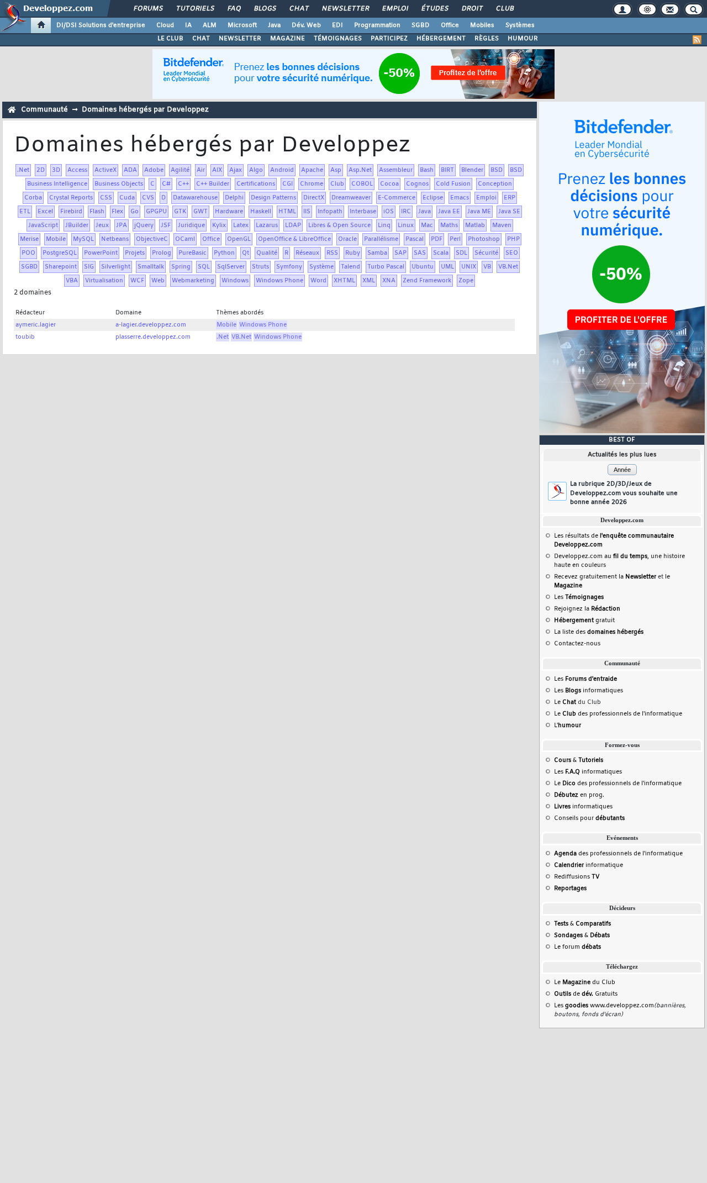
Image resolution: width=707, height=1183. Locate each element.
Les (579, 597)
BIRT (447, 170)
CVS (148, 198)
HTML (287, 211)
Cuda (127, 198)
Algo (256, 170)
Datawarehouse (195, 198)
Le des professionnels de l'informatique (618, 714)
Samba (377, 253)
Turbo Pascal (385, 267)
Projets (135, 253)
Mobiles (482, 25)
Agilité (180, 170)
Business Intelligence (57, 184)
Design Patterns (273, 198)
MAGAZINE (287, 39)
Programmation (377, 25)
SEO (511, 253)
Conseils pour (589, 818)
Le (565, 702)
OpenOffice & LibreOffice (294, 239)
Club (504, 8)
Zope (465, 281)
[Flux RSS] (697, 39)
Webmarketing (193, 281)
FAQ (233, 8)
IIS (306, 211)
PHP (513, 239)
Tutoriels (195, 8)
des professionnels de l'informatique (618, 854)
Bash (427, 170)
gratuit (584, 620)
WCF (137, 281)
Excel (45, 211)
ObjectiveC (152, 239)
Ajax (235, 170)
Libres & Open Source (339, 225)
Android (282, 170)
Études (434, 8)
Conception (495, 184)
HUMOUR (523, 39)
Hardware (229, 211)
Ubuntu (422, 267)
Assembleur (396, 170)
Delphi (234, 198)
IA (188, 25)
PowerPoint (101, 253)
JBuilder (76, 225)
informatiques (583, 807)
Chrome (311, 184)
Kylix (219, 225)
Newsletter (345, 8)
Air (201, 170)
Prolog (161, 253)
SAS (420, 253)
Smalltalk (151, 267)
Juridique (191, 225)
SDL (461, 253)
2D (40, 170)
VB (487, 267)
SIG (89, 267)
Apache (312, 170)
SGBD (420, 25)
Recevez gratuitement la (605, 577)
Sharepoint (61, 267)
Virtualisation (104, 281)
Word (318, 281)
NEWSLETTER (240, 39)
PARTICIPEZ (389, 39)
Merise (29, 239)
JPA (121, 225)
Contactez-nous (577, 644)
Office (450, 25)
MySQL (83, 239)
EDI (337, 25)
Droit (471, 8)
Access (77, 170)
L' (567, 725)
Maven (501, 225)
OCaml (185, 239)
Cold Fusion (453, 184)
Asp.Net (360, 170)
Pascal (414, 239)
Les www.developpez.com (604, 1006)
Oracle (347, 239)
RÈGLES (486, 39)
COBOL (362, 184)
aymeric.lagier (35, 325)
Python (224, 253)
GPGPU (156, 211)
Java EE (449, 211)
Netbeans (115, 239)
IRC (406, 211)
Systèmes (520, 25)
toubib (25, 337)
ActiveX (105, 170)
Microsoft (242, 25)
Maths (449, 225)
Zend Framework (427, 281)
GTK (180, 211)
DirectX (313, 198)
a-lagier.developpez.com (150, 325)
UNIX (468, 267)
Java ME (479, 211)
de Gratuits (586, 994)
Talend (350, 267)
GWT (200, 211)
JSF (166, 225)
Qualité (266, 253)
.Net (23, 170)
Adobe (153, 170)
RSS (332, 253)
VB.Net (508, 267)
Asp (335, 170)
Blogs (264, 8)
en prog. (579, 795)
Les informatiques (588, 691)
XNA (388, 281)
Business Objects (118, 184)
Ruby (352, 253)
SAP (400, 253)
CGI (287, 184)
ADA (130, 170)
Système (321, 267)
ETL (24, 211)
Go (134, 211)
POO (28, 253)
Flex (117, 211)
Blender (472, 170)
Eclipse (433, 198)
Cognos (417, 184)
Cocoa (389, 184)
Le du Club (584, 982)
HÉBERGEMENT (441, 39)
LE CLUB (170, 39)
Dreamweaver (351, 198)
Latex (241, 225)
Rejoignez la (587, 609)
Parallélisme (381, 239)
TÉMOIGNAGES (338, 39)
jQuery (144, 225)
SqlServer (231, 267)
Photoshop (484, 239)
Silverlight (115, 267)
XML (368, 281)
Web (158, 281)
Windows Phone (279, 281)
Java (274, 25)
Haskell (260, 211)
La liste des (598, 632)
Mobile (56, 239)
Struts (260, 267)
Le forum (577, 947)
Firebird (71, 211)
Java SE (509, 211)
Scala (441, 253)
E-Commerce (396, 198)
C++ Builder (212, 184)
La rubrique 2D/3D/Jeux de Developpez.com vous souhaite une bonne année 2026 (624, 493)
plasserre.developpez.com (153, 337)
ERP (509, 198)
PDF (436, 239)
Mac (427, 225)
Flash (96, 211)
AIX (217, 170)
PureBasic (192, 253)
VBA (72, 281)
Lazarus (267, 225)
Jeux (102, 225)
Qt (245, 253)
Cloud (165, 25)
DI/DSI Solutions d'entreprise (100, 25)
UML (447, 267)
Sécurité (486, 253)
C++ (183, 184)
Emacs (459, 198)
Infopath (330, 211)
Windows (235, 281)
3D (56, 170)
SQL (204, 267)
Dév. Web (306, 25)
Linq (384, 225)
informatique (588, 865)
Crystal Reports (71, 198)
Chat (298, 8)
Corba (33, 198)
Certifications (255, 184)
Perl (455, 239)
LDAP (293, 225)
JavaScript (43, 225)
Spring (181, 267)
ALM (210, 25)
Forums (147, 8)
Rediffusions (576, 877)
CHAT (201, 39)
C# (166, 184)
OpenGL (239, 239)
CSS (106, 198)
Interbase (363, 211)
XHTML (344, 281)
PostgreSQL (60, 253)
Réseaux (307, 253)
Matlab (475, 225)
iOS (388, 211)
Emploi (395, 8)
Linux (406, 225)
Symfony (289, 267)
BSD (496, 170)
